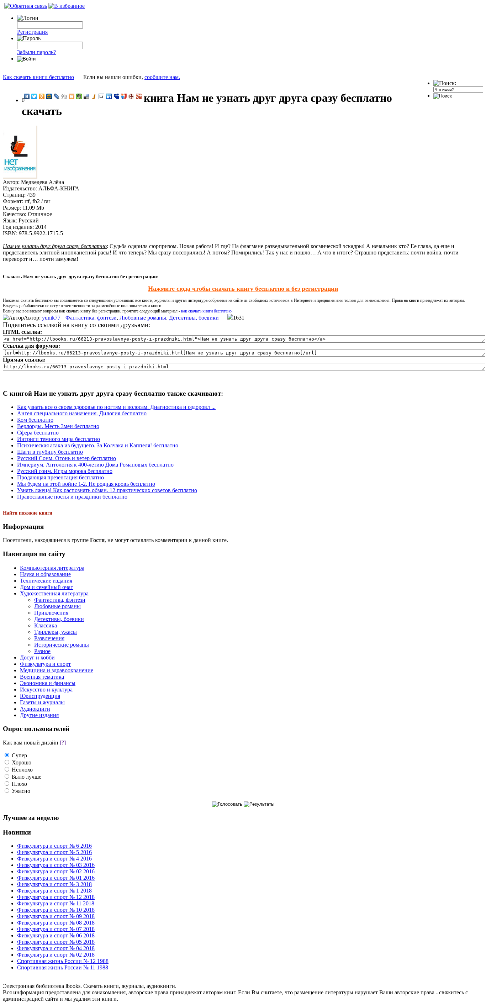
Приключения (51, 613)
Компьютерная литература (52, 568)
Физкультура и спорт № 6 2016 (54, 846)
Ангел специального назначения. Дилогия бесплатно (82, 413)
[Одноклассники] (42, 96)
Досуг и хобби (37, 657)
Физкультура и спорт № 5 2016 (54, 852)
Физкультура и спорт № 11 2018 (55, 903)
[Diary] (131, 96)
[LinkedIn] (109, 96)
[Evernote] (79, 96)
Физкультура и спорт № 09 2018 (56, 916)
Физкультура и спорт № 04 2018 (56, 948)
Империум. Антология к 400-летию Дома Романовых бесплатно (95, 465)
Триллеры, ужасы (55, 632)
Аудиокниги (35, 709)
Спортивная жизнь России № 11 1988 (62, 967)
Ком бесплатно (35, 420)
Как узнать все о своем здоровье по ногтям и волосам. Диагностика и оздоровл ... (116, 407)
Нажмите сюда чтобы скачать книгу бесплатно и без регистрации (243, 288)
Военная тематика (42, 677)
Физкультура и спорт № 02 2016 (56, 871)
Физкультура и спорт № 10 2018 (56, 910)
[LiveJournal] (56, 96)
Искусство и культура (46, 689)
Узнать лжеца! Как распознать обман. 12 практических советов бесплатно (107, 490)
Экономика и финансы (47, 683)
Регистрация (32, 32)
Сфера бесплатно (38, 433)
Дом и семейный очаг (46, 587)
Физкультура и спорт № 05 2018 (56, 942)
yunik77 (51, 318)
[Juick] (94, 96)
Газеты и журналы (42, 702)
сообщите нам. (162, 77)
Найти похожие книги (27, 513)
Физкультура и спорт (45, 664)
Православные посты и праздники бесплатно (72, 497)
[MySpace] (116, 96)
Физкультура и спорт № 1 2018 (54, 891)
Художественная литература (54, 593)
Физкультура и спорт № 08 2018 (56, 923)
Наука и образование (45, 574)
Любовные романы (143, 318)
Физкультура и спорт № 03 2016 (56, 865)
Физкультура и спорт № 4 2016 (54, 859)
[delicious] (86, 96)
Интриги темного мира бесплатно (58, 439)
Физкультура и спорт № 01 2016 (56, 878)
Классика (45, 625)
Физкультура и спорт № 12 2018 (56, 897)
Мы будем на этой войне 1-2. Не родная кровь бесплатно (86, 484)
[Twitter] (34, 96)
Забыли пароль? (36, 52)
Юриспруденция (40, 696)
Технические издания (46, 581)
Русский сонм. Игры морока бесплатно (64, 471)
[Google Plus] (139, 96)
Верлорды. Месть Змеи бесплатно (58, 426)
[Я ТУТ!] (124, 96)
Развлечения (49, 638)
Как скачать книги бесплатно (38, 77)
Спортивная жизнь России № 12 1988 (63, 961)
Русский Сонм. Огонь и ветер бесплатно (66, 458)
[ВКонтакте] (27, 96)
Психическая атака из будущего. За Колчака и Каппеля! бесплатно (97, 445)
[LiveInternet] (101, 96)
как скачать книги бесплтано (206, 311)
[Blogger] (71, 96)
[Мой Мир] (49, 96)
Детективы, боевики (194, 318)
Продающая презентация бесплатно (60, 477)
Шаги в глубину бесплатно (50, 452)
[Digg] (64, 96)
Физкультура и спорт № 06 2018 (56, 935)
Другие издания (39, 715)
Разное (42, 651)
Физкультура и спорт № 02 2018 (56, 955)
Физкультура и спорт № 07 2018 (56, 929)
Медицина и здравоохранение (56, 670)
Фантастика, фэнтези (91, 318)
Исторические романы (61, 645)
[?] (63, 743)
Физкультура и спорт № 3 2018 (54, 884)
